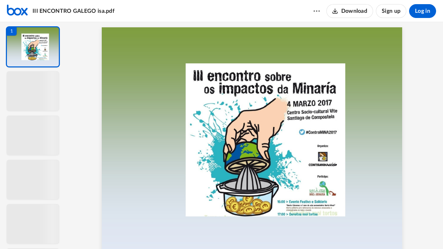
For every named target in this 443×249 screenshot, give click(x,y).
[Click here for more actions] (317, 11)
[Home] (17, 11)
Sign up (391, 11)
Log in (422, 11)
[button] (33, 46)
